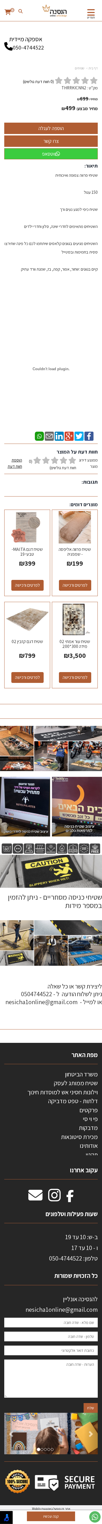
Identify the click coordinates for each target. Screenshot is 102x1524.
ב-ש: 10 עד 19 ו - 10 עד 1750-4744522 (73, 1247)
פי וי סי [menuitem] (90, 1119)
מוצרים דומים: (83, 504)
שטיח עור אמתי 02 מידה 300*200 (75, 644)
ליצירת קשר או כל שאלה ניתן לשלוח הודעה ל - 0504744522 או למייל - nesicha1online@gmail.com (53, 994)
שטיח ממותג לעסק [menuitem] (76, 1083)
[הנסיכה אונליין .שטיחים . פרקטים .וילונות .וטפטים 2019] (55, 11)
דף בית (93, 68)
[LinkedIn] (59, 435)
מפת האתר (84, 1054)
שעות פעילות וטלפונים (72, 1213)
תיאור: (91, 165)
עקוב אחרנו (84, 1170)
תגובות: (90, 482)
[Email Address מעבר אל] (35, 1198)
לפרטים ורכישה (75, 585)
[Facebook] (89, 435)
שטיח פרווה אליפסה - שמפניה (75, 551)
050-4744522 (28, 47)
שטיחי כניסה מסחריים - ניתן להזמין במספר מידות (54, 901)
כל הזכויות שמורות (75, 1275)
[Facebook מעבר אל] (70, 1198)
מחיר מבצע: (87, 109)
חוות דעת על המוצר (77, 451)
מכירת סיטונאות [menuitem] (79, 1137)
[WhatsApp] (39, 435)
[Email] (49, 435)
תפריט (91, 17)
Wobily (36, 1509)
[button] (11, 1433)
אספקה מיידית (26, 43)
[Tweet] (79, 435)
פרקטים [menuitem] (88, 1110)
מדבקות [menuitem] (88, 1128)
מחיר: (87, 99)
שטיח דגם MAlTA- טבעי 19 (27, 551)
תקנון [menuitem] (92, 1155)
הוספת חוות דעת (15, 463)
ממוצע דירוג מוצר (53, 463)
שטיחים (79, 68)
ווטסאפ (49, 154)
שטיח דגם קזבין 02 (27, 641)
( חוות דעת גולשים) (38, 81)
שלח (90, 1407)
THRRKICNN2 (73, 87)
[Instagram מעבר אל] (54, 1198)
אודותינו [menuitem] (89, 1146)
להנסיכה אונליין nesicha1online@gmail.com (62, 1304)
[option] (51, 1433)
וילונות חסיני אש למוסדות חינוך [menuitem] (62, 1092)
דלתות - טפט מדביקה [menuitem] (73, 1101)
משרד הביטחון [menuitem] (81, 1074)
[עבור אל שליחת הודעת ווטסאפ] (95, 1517)
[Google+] (69, 435)
